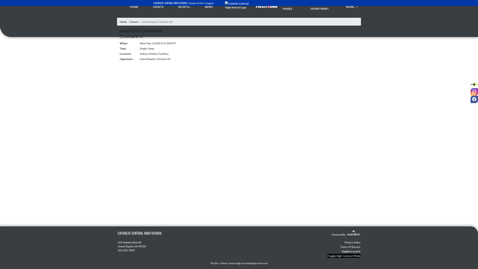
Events (134, 21)
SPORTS (183, 6)
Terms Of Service (350, 246)
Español (355, 251)
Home (123, 21)
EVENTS (158, 6)
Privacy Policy (352, 242)
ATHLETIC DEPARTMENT (320, 6)
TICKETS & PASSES (290, 6)
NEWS (209, 6)
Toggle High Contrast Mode (344, 255)
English (346, 251)
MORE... (351, 6)
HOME (134, 6)
